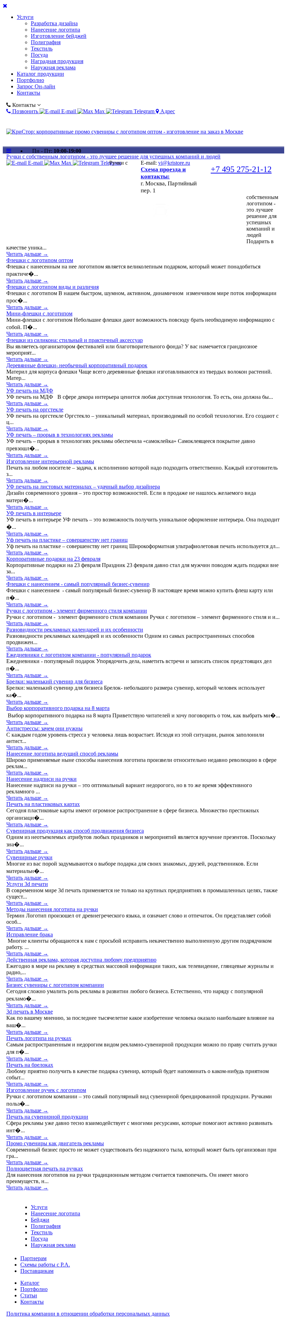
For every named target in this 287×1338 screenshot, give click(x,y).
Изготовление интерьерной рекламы (50, 461)
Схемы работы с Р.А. (45, 1265)
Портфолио (30, 80)
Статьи (28, 1295)
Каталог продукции (40, 74)
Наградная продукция (57, 61)
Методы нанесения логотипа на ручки (52, 909)
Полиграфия (46, 42)
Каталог (30, 1283)
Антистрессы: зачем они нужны (44, 728)
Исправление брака (29, 934)
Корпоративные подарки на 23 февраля (53, 559)
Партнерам (33, 1258)
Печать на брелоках (29, 1065)
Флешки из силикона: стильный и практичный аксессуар (74, 340)
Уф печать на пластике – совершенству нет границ (67, 540)
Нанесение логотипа (55, 30)
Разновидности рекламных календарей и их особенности (74, 630)
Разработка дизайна (54, 23)
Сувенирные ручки (29, 857)
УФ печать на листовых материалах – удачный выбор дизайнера (83, 487)
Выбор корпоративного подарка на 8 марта (58, 708)
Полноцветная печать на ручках (44, 1169)
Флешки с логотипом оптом (39, 260)
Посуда (39, 55)
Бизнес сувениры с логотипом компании (55, 985)
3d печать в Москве (29, 1012)
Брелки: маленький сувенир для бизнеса (54, 681)
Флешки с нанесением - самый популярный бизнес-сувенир (77, 584)
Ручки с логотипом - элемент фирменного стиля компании (76, 611)
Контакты (28, 93)
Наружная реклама (53, 67)
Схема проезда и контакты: (163, 173)
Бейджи (40, 1220)
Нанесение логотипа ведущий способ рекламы (62, 754)
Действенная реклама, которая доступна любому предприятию (81, 960)
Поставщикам (37, 1271)
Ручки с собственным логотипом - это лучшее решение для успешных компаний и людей (113, 156)
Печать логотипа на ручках (38, 1038)
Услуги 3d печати (27, 884)
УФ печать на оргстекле (34, 409)
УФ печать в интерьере (33, 513)
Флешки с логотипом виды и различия (52, 287)
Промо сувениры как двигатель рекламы (55, 1143)
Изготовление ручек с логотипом (46, 1090)
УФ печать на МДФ (29, 391)
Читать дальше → (27, 254)
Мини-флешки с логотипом (39, 313)
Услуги (25, 17)
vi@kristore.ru (174, 163)
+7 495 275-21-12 (241, 169)
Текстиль (41, 49)
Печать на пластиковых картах (43, 804)
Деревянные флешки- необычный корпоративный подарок (76, 365)
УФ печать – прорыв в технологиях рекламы (59, 435)
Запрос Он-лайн (36, 86)
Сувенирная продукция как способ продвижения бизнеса (75, 831)
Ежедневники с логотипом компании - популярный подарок (78, 655)
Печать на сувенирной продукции (47, 1117)
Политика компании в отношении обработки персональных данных (88, 1314)
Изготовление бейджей (58, 36)
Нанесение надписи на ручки (41, 779)
